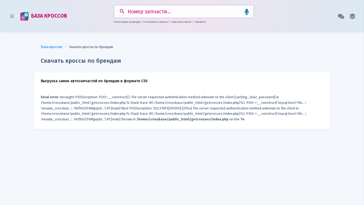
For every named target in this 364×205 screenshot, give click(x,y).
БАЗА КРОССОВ (48, 16)
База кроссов (51, 47)
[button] (352, 16)
